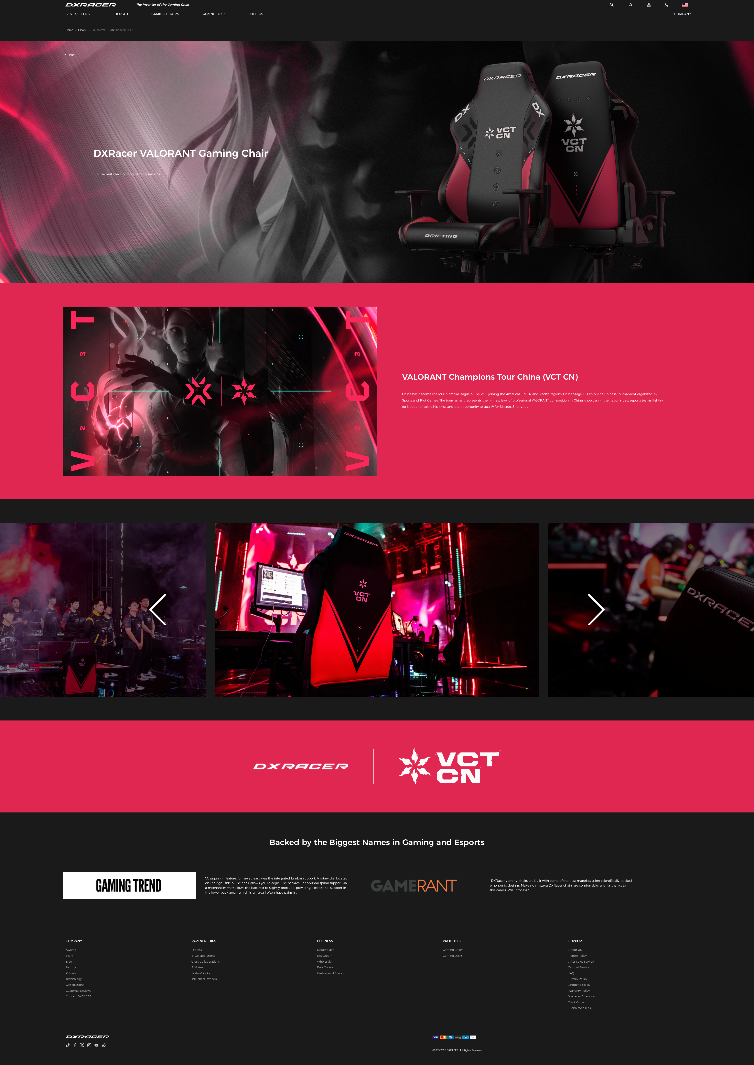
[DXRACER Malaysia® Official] (90, 4)
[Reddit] (105, 1045)
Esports (82, 29)
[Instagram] (90, 1045)
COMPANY (682, 14)
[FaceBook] (76, 1045)
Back (72, 55)
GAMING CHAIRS (165, 14)
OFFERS (256, 14)
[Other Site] (685, 4)
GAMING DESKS (215, 14)
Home (69, 29)
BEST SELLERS (77, 14)
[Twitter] (83, 1045)
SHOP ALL (121, 14)
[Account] (649, 4)
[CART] (666, 4)
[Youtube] (98, 1045)
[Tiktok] (69, 1045)
